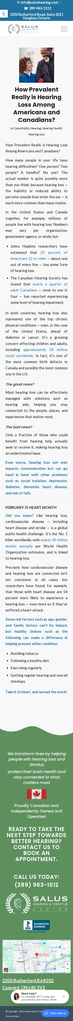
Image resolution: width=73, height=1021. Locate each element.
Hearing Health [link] (52, 128)
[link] (4, 14)
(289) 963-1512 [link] (37, 885)
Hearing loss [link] (36, 134)
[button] (40, 996)
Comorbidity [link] (21, 128)
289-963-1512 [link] (40, 8)
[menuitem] (37, 2)
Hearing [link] (36, 128)
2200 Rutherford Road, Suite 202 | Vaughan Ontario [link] (36, 16)
